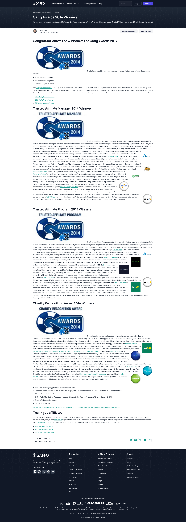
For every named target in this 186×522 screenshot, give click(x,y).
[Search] (129, 3)
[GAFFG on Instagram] (135, 440)
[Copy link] (150, 440)
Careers (71, 481)
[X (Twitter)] (44, 472)
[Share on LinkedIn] (131, 440)
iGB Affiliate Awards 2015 (44, 422)
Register (148, 3)
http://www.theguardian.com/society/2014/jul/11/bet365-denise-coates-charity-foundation (66, 351)
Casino (100, 470)
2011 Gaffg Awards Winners (44, 103)
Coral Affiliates (115, 351)
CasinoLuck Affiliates (110, 257)
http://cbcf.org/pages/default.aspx (93, 374)
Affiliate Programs (55, 3)
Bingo (100, 481)
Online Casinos (73, 3)
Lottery (100, 484)
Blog (100, 3)
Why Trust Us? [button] (146, 31)
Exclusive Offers (103, 466)
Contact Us (73, 488)
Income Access (132, 366)
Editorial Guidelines (75, 473)
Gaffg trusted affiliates (44, 88)
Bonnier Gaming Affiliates (69, 187)
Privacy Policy (73, 477)
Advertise (72, 484)
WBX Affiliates (51, 197)
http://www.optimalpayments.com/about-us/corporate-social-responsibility (60, 407)
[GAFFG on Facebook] (145, 440)
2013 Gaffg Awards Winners (44, 97)
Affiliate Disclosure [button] (128, 31)
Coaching (130, 458)
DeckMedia (107, 265)
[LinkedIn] (35, 472)
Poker (100, 477)
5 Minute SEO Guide (133, 470)
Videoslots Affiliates (40, 171)
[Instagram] (39, 472)
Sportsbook (102, 473)
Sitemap (72, 492)
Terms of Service (109, 513)
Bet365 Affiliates (120, 283)
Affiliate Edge (113, 156)
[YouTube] (53, 472)
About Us (72, 466)
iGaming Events (90, 3)
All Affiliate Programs (105, 458)
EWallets (130, 473)
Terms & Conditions (75, 470)
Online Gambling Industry (135, 466)
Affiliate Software (104, 488)
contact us (58, 420)
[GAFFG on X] (140, 440)
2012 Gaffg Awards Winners (44, 100)
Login (137, 3)
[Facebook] (48, 472)
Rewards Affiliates (39, 174)
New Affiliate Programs (105, 462)
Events (71, 462)
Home (35, 12)
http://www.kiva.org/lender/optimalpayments (104, 407)
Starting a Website (133, 477)
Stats (129, 462)
